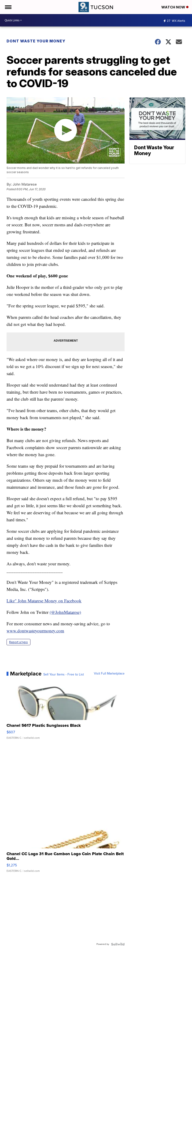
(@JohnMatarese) (65, 612)
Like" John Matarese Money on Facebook (44, 601)
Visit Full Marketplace (109, 673)
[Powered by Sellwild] (118, 944)
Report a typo (18, 642)
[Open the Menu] (8, 7)
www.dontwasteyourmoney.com (35, 631)
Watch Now (173, 7)
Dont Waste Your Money (36, 41)
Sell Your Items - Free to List (63, 674)
